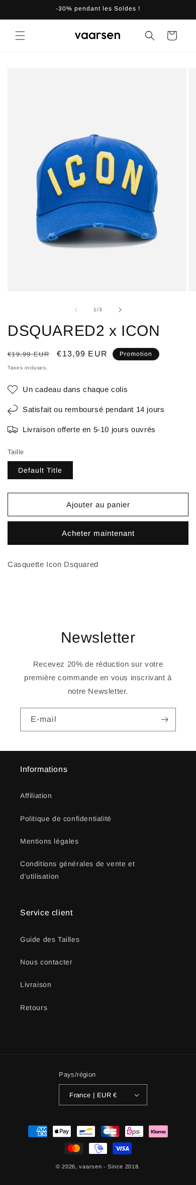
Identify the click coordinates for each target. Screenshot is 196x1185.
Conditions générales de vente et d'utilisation (77, 870)
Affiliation (36, 796)
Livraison (35, 984)
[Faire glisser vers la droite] (120, 310)
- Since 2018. (122, 1166)
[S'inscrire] (164, 719)
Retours (33, 1008)
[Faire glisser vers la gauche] (76, 310)
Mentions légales (49, 841)
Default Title (40, 470)
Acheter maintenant (98, 533)
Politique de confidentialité (66, 819)
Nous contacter (46, 962)
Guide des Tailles (49, 939)
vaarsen (90, 1166)
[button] (20, 36)
